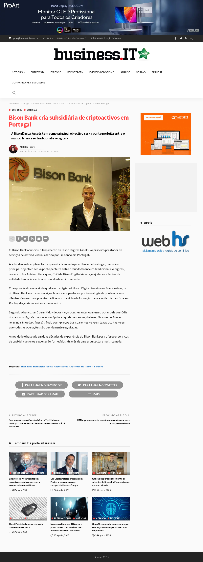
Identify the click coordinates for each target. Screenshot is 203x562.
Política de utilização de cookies (106, 38)
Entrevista (38, 72)
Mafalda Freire (27, 146)
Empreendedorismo (102, 72)
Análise (125, 72)
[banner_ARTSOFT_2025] (166, 133)
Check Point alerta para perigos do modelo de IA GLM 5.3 (26, 525)
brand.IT (157, 72)
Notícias (17, 72)
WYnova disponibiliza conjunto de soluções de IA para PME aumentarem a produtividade (110, 482)
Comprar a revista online (28, 82)
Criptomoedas (76, 366)
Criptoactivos (61, 366)
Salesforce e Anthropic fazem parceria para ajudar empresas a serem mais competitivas (24, 482)
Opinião (141, 72)
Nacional (16, 110)
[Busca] (191, 38)
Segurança (33, 518)
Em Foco (56, 72)
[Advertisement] (166, 187)
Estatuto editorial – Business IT (71, 38)
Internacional (21, 473)
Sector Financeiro (94, 366)
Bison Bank (26, 366)
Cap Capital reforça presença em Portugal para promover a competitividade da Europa (67, 482)
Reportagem (75, 72)
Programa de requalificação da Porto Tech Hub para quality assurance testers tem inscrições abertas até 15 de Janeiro (37, 423)
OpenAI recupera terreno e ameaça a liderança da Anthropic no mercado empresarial (110, 527)
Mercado (101, 518)
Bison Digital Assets (43, 366)
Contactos (48, 38)
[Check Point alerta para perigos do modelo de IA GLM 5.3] (28, 508)
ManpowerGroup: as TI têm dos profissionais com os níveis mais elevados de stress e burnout (66, 527)
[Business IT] (101, 54)
